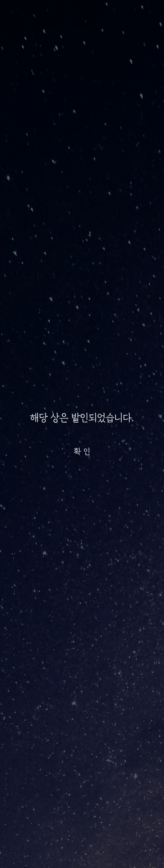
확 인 (82, 451)
